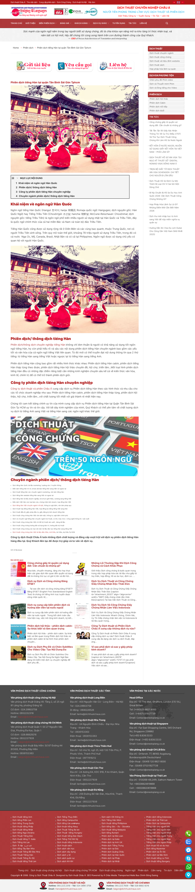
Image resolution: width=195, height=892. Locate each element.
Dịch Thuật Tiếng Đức (22, 836)
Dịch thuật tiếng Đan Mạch (69, 836)
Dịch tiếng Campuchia (67, 820)
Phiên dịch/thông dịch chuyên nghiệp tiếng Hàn (38, 344)
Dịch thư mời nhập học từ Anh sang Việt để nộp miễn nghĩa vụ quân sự (164, 219)
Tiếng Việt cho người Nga (158, 839)
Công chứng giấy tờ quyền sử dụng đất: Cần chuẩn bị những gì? (48, 564)
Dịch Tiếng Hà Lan (21, 842)
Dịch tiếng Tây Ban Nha (23, 848)
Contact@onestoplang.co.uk (150, 717)
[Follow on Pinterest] (179, 23)
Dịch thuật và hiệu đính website (165, 61)
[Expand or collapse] (17, 178)
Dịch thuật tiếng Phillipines (114, 823)
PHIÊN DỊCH (155, 94)
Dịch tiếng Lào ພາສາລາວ (68, 823)
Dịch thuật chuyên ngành (162, 53)
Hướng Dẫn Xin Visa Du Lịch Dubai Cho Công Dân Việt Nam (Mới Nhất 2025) (166, 231)
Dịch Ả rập (18, 845)
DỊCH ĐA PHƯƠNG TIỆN (161, 75)
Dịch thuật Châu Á (18, 2)
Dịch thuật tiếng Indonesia (69, 842)
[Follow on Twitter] (175, 23)
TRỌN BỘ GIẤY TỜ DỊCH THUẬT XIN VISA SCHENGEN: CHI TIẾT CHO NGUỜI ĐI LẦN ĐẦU (164, 172)
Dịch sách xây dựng (66, 851)
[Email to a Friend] (74, 556)
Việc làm (91, 2)
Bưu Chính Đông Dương (147, 875)
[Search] (167, 23)
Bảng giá (64, 23)
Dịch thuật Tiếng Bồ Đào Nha (26, 851)
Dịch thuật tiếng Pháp (22, 826)
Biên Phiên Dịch (47, 23)
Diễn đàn (178, 870)
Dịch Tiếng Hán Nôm (111, 820)
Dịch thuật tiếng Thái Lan (24, 861)
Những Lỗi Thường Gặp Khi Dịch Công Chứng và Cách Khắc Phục (113, 564)
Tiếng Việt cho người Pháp (158, 842)
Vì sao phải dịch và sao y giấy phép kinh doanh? (111, 648)
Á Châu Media (110, 875)
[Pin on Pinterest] (78, 556)
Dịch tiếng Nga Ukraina (23, 832)
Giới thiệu (30, 23)
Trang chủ (16, 23)
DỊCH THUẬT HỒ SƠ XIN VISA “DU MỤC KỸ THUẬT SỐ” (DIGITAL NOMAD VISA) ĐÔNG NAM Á (165, 160)
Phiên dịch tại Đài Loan (112, 836)
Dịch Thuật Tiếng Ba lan (68, 829)
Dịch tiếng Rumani (110, 832)
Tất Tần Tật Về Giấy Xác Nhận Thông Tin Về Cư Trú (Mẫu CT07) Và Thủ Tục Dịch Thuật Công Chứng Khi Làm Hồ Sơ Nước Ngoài (165, 135)
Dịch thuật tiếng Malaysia (114, 829)
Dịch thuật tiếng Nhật (22, 829)
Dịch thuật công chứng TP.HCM (80, 870)
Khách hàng (81, 23)
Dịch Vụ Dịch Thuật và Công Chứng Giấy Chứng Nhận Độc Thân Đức (112, 582)
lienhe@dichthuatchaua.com (91, 714)
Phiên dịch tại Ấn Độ (155, 851)
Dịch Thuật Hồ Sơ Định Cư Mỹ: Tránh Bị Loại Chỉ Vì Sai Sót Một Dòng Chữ (164, 184)
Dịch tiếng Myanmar (155, 848)
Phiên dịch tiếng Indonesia (158, 817)
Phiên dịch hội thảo (159, 99)
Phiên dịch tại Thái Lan (157, 820)
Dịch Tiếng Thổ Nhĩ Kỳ (67, 839)
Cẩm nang (156, 870)
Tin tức (132, 23)
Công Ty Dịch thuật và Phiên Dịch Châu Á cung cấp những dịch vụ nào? (113, 627)
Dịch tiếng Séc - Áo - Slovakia (116, 826)
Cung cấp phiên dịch (47, 2)
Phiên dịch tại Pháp (111, 858)
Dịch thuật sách (157, 65)
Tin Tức (155, 16)
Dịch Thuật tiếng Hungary (69, 832)
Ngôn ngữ (130, 870)
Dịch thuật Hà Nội (80, 2)
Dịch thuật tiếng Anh (22, 817)
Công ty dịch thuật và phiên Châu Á (31, 388)
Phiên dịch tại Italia (110, 839)
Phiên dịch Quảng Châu (113, 851)
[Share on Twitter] (71, 556)
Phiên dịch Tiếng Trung (113, 845)
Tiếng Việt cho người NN (158, 826)
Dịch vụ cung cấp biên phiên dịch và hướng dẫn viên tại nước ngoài (48, 606)
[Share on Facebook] (67, 556)
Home (16, 47)
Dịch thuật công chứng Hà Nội (46, 870)
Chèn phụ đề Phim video (161, 80)
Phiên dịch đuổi (157, 110)
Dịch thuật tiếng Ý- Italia (23, 839)
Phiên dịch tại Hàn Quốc (113, 855)
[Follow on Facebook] (171, 23)
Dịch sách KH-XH (65, 861)
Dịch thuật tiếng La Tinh (157, 858)
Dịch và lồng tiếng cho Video (163, 88)
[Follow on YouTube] (182, 23)
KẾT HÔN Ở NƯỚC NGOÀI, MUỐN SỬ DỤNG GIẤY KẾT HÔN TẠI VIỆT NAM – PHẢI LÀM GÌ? (165, 148)
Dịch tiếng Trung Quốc (23, 823)
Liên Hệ (165, 16)
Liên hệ (143, 23)
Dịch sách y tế (64, 855)
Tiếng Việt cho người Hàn (158, 829)
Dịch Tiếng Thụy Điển (67, 817)
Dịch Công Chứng (64, 2)
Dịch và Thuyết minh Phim (162, 84)
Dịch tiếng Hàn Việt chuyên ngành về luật (28, 505)
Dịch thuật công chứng (160, 57)
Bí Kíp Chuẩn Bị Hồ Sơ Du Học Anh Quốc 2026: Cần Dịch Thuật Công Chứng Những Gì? (165, 195)
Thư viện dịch (32, 2)
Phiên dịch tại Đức (110, 848)
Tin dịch (168, 870)
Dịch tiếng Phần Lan (21, 820)
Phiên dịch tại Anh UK (112, 842)
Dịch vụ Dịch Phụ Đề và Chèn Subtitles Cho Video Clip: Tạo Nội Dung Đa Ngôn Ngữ (50, 649)
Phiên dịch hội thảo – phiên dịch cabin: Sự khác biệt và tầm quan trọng (50, 627)
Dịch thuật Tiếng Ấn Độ (23, 858)
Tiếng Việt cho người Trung (159, 836)
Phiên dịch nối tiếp (158, 106)
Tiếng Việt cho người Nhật (158, 832)
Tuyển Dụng (144, 16)
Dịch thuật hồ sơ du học (157, 845)
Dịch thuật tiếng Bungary (158, 861)
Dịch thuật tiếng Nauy (67, 826)
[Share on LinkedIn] (81, 556)
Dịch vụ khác (100, 23)
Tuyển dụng (118, 23)
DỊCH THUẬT (155, 48)
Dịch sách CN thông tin (113, 817)
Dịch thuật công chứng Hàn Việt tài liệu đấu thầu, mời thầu (34, 532)
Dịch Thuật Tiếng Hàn (22, 855)
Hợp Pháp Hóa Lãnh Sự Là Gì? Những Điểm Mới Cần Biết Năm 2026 (164, 207)
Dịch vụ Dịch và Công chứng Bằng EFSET (47, 582)
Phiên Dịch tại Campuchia (158, 823)
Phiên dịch (28, 47)
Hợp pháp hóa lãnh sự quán (163, 69)
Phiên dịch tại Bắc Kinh (157, 855)
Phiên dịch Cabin (157, 103)
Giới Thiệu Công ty (127, 16)
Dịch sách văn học (65, 848)
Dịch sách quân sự (65, 858)
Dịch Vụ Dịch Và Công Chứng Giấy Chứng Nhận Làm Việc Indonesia (111, 606)
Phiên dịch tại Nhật (111, 861)
